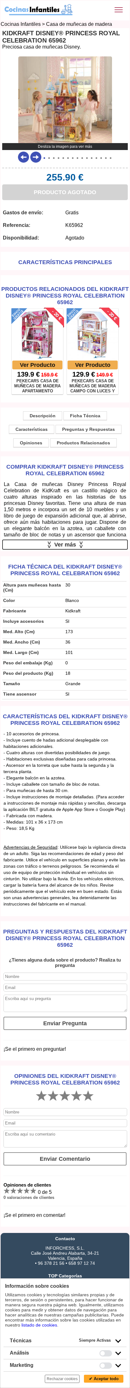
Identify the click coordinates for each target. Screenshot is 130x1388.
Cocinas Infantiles (21, 24)
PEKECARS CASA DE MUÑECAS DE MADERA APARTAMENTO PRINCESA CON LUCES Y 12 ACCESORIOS (37, 386)
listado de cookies (39, 1324)
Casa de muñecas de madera (79, 24)
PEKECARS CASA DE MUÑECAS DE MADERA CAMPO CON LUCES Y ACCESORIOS (92, 386)
